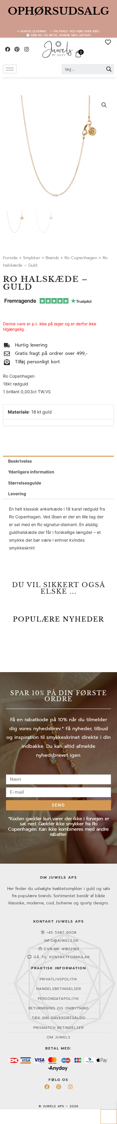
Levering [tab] (17, 493)
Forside (10, 258)
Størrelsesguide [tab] (24, 482)
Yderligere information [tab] (31, 471)
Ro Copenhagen (80, 258)
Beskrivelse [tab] (20, 461)
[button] (104, 105)
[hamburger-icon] (9, 69)
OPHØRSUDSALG (58, 11)
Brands (52, 258)
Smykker (31, 258)
